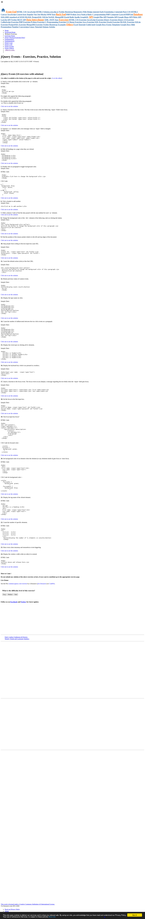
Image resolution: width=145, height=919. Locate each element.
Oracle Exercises (113, 22)
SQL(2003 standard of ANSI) (13, 17)
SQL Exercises (100, 22)
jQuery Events (9, 46)
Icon (24, 14)
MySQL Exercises (127, 22)
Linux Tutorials (35, 27)
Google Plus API (100, 17)
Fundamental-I (9, 39)
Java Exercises (88, 22)
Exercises (64, 19)
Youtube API (112, 17)
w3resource (4, 4)
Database (138, 14)
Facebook (13, 602)
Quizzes (46, 27)
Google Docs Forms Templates (108, 25)
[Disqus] (72, 724)
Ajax (57, 20)
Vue (35, 14)
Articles (52, 27)
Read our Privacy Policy (12, 909)
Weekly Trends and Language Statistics (17, 639)
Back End (61, 14)
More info (52, 916)
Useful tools (90, 25)
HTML (20, 12)
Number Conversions (20, 27)
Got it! (134, 915)
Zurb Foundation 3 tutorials (110, 12)
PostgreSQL (37, 17)
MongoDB (59, 17)
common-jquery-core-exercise (17, 583)
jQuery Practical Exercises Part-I (15, 37)
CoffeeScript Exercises (10, 22)
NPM (49, 14)
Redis (72, 17)
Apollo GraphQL (81, 17)
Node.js (84, 14)
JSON (51, 20)
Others (69, 24)
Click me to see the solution (9, 106)
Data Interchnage (35, 19)
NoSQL (51, 17)
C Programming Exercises (55, 22)
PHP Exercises (24, 22)
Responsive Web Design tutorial (86, 12)
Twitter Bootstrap (66, 12)
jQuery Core (9, 43)
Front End (11, 11)
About (7, 911)
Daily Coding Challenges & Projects (16, 637)
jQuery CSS (8, 45)
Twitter (23, 602)
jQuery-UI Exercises (126, 20)
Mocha (43, 14)
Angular (30, 14)
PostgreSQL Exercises (17, 25)
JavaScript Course (14, 14)
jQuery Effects (9, 48)
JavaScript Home (10, 32)
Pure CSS (127, 12)
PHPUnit (129, 14)
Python (73, 14)
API (91, 17)
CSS (25, 12)
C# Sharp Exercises (74, 22)
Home (7, 30)
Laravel (122, 14)
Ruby (89, 14)
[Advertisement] (24, 66)
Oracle (66, 17)
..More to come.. (10, 50)
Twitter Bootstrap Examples (54, 25)
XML (46, 20)
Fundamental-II (9, 41)
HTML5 (39, 12)
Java (79, 14)
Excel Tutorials (80, 25)
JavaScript (31, 12)
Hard (15, 594)
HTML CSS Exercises (78, 20)
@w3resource (41, 583)
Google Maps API (125, 17)
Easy (4, 594)
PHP (68, 14)
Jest (38, 14)
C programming (99, 14)
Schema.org (48, 12)
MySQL (28, 17)
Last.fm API (6, 20)
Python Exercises (38, 22)
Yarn (53, 14)
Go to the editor (57, 78)
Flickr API (137, 17)
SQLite (45, 17)
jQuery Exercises (110, 20)
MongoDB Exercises (34, 25)
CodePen (52, 583)
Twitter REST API (18, 20)
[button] (72, 2)
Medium (10, 594)
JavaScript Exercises (95, 20)
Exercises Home (10, 36)
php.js (55, 12)
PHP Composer (112, 14)
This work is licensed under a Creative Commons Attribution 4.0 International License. (28, 904)
